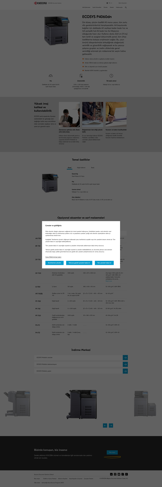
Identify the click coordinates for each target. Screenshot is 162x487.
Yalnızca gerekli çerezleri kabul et (79, 263)
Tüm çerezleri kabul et (104, 263)
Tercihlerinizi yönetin (54, 263)
